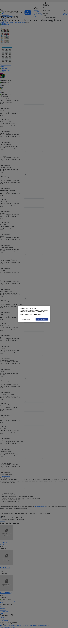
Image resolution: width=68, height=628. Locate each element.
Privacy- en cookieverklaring (25, 315)
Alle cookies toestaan (42, 319)
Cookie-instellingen (26, 319)
